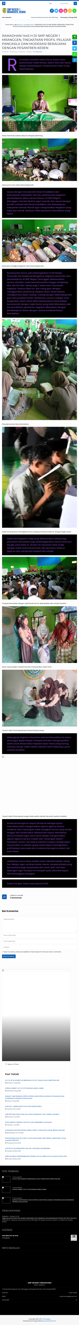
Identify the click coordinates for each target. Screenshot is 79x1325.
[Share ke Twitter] (74, 48)
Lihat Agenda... (6, 1238)
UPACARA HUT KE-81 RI (10, 1236)
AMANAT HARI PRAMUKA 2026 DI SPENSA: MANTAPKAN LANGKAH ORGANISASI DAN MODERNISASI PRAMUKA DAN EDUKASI (43, 1201)
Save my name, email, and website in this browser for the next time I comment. (32, 952)
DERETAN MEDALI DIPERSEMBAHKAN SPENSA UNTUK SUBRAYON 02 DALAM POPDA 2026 (36, 1156)
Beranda (19, 25)
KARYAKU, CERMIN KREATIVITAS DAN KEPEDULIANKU (23, 1106)
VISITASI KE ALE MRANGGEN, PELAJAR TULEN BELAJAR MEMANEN (27, 1148)
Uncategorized (28, 25)
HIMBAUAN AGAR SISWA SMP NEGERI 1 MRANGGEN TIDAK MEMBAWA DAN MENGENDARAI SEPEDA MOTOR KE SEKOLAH (39, 1218)
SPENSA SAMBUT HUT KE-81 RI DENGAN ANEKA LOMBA (24, 1088)
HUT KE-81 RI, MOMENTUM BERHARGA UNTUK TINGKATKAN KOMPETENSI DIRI (32, 1080)
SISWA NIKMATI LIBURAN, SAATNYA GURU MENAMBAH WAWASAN (28, 1122)
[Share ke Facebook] (74, 42)
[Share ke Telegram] (74, 60)
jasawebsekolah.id (49, 1321)
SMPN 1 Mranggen (45, 1319)
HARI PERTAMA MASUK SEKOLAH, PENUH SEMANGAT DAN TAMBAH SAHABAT (32, 1114)
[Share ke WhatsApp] (74, 54)
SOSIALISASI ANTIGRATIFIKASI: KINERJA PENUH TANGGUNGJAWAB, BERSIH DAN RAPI (35, 1130)
